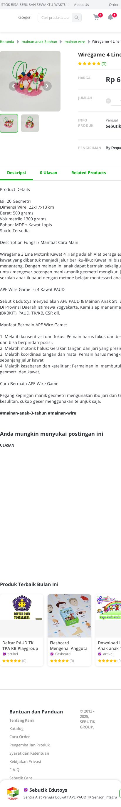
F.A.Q (14, 769)
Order (114, 4)
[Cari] (76, 17)
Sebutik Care (20, 778)
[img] (96, 17)
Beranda (7, 41)
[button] (30, 123)
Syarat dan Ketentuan (29, 753)
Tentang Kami (21, 720)
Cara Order (19, 736)
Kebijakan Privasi (25, 761)
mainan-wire (75, 41)
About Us (81, 4)
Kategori (24, 17)
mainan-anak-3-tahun (39, 41)
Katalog (16, 728)
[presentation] (13, 86)
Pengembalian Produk (29, 745)
